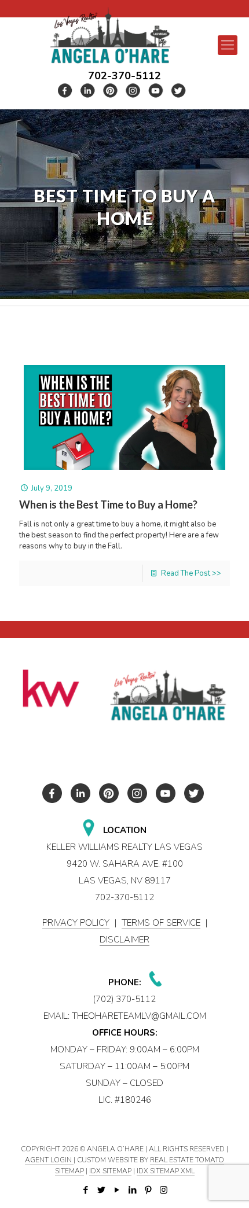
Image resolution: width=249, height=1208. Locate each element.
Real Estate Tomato (187, 1160)
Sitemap (69, 1171)
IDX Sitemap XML (166, 1171)
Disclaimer (124, 939)
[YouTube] (117, 1190)
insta (133, 90)
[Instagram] (164, 1190)
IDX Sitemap (110, 1171)
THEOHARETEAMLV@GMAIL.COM (139, 1016)
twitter (88, 90)
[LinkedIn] (132, 1190)
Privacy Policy (75, 923)
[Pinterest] (148, 1190)
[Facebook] (85, 1190)
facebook (65, 90)
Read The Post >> (191, 573)
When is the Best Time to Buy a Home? (108, 504)
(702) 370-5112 (124, 999)
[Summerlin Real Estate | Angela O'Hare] (110, 35)
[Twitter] (101, 1190)
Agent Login (49, 1160)
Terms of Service (161, 923)
